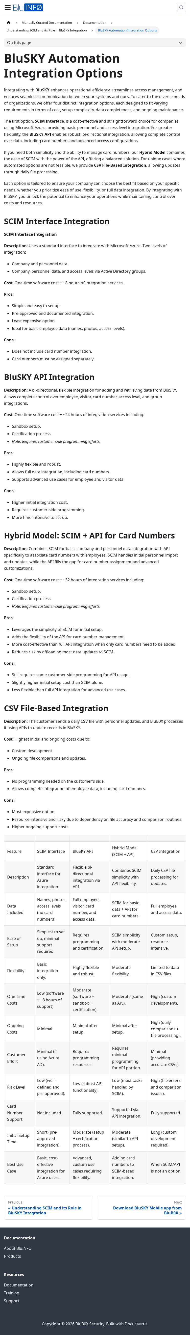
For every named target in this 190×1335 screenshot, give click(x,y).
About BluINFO (18, 1248)
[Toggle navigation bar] (7, 7)
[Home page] (8, 23)
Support (11, 1301)
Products (12, 1256)
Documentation (18, 1285)
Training (11, 1293)
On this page (19, 42)
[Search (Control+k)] (181, 7)
